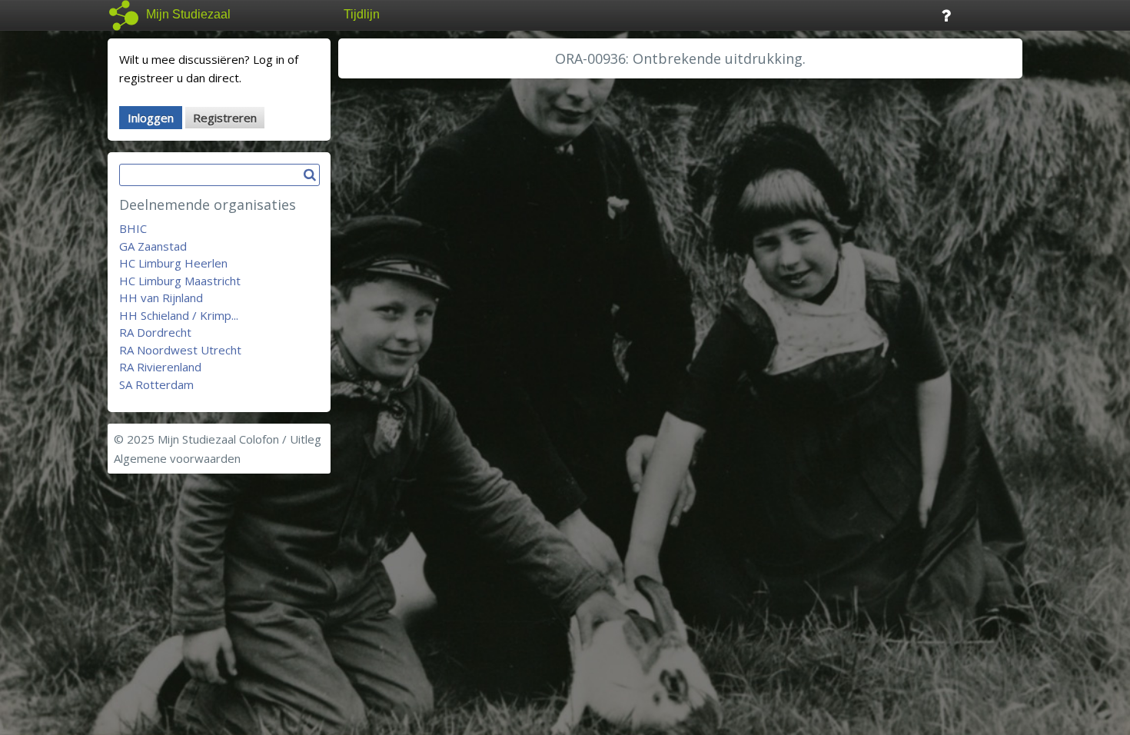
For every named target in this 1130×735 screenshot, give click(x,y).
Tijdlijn (362, 14)
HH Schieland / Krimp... (178, 315)
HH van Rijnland (161, 297)
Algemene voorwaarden (177, 458)
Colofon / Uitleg (280, 439)
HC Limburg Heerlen (173, 263)
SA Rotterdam (156, 384)
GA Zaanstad (153, 246)
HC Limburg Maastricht (180, 280)
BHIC (133, 228)
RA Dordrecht (155, 332)
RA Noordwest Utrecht (180, 350)
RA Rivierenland (160, 366)
